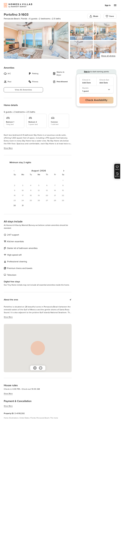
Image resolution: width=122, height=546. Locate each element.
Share (95, 16)
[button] (15, 205)
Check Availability (96, 100)
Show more (8, 148)
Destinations (13, 418)
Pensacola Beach (43, 418)
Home (6, 418)
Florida (33, 418)
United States (24, 418)
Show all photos (108, 56)
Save (111, 16)
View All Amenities (23, 90)
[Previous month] (14, 170)
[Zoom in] (35, 368)
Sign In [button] (108, 5)
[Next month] (64, 170)
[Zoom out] (41, 368)
